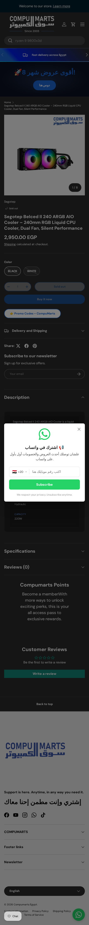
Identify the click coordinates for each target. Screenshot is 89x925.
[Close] (79, 430)
